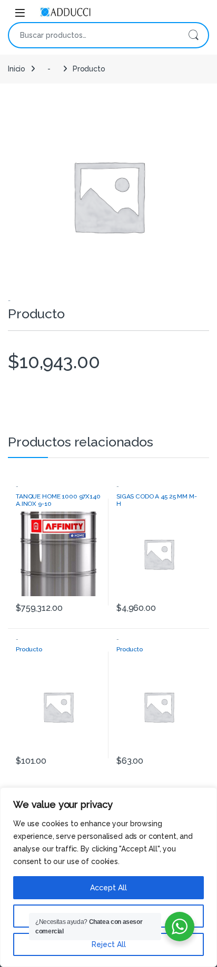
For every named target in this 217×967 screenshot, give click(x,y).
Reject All (109, 944)
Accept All (108, 887)
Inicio (16, 69)
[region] (108, 877)
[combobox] (94, 35)
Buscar (193, 35)
